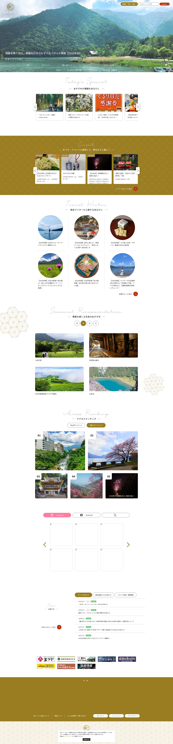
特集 (28, 65)
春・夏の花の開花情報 (74, 70)
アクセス (143, 65)
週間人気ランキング (96, 425)
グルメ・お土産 (109, 65)
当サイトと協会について (41, 716)
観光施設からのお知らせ (103, 595)
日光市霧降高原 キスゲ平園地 (45, 394)
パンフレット (116, 716)
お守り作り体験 (68, 173)
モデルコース (45, 65)
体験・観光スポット (68, 65)
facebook (89, 515)
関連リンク (58, 716)
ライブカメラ (132, 716)
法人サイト (100, 716)
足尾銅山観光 (94, 360)
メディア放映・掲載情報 (126, 595)
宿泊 (127, 65)
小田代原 (38, 360)
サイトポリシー (68, 736)
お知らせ (59, 70)
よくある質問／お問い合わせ (76, 716)
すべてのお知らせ (83, 595)
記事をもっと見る (125, 294)
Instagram (60, 515)
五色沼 (91, 394)
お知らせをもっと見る (48, 627)
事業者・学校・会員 (128, 4)
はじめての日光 (92, 70)
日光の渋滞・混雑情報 (110, 70)
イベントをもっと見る (124, 189)
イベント (89, 65)
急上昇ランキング (76, 425)
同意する (86, 739)
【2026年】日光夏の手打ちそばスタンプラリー (47, 174)
